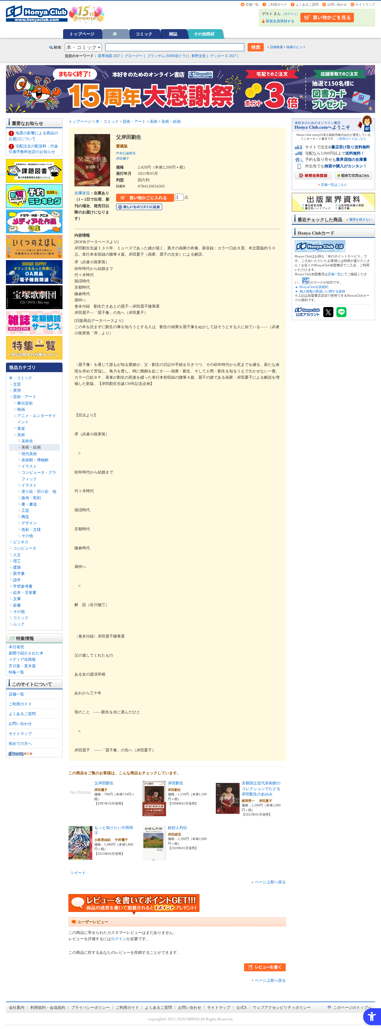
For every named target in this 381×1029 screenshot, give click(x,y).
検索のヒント (296, 47)
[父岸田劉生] (80, 801)
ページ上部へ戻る (270, 882)
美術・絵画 (31, 447)
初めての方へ (20, 743)
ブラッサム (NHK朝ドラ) (167, 56)
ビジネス (21, 542)
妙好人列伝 (177, 827)
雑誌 (173, 34)
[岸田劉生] (154, 813)
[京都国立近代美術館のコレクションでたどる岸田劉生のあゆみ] (228, 813)
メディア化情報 (22, 659)
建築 (17, 567)
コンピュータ (24, 548)
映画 (21, 409)
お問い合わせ (337, 4)
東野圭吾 (198, 56)
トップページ (81, 34)
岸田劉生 (175, 783)
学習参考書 (22, 586)
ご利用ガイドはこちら (351, 138)
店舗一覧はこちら (334, 184)
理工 (17, 561)
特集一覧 (16, 672)
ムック (19, 624)
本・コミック (20, 378)
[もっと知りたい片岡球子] (80, 857)
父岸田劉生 (104, 783)
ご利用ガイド (277, 4)
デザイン (29, 523)
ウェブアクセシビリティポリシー (282, 1007)
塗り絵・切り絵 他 (38, 491)
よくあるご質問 (307, 4)
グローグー (134, 56)
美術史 (27, 441)
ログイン (290, 13)
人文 (17, 555)
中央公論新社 (126, 153)
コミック (144, 34)
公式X (241, 1007)
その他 (27, 536)
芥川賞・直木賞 (22, 666)
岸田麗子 (122, 158)
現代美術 (29, 453)
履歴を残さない (360, 219)
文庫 (17, 599)
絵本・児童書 (24, 592)
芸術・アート (24, 396)
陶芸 (25, 516)
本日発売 (16, 647)
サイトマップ (365, 4)
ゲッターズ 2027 (223, 56)
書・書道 (29, 504)
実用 (17, 390)
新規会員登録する (280, 21)
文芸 (17, 384)
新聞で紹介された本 (26, 653)
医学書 (19, 573)
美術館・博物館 (35, 460)
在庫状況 (82, 193)
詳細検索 (276, 47)
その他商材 (204, 34)
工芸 (25, 510)
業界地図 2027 (109, 56)
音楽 (21, 428)
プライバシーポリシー (90, 1007)
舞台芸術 (25, 403)
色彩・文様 (31, 529)
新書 (17, 605)
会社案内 (16, 1007)
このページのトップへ (352, 1007)
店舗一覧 (252, 4)
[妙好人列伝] (154, 857)
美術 (21, 434)
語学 (17, 580)
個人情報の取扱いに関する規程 (322, 291)
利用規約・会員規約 (47, 1007)
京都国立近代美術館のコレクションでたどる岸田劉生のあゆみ (261, 788)
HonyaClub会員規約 (313, 287)
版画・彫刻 (31, 497)
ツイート (78, 873)
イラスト (29, 466)
